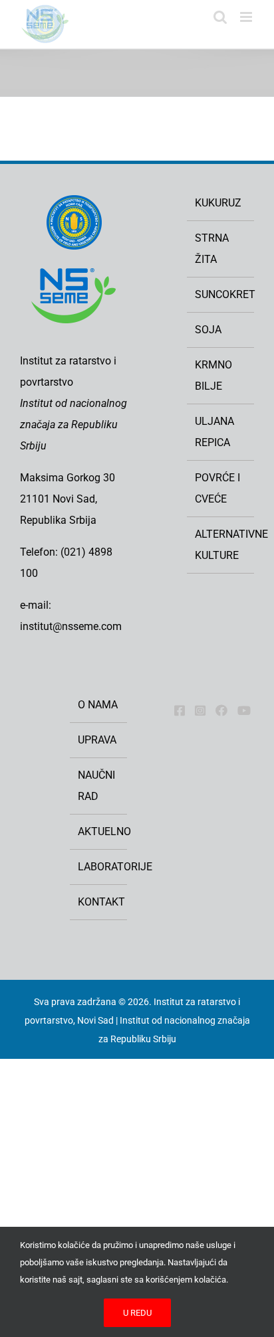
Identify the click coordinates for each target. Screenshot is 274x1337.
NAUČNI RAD (96, 786)
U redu (137, 1313)
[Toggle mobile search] (220, 17)
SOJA (208, 329)
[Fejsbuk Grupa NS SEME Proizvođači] (221, 710)
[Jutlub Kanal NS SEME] (244, 710)
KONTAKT (99, 902)
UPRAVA (97, 740)
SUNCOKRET (221, 294)
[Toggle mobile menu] (247, 17)
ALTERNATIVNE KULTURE (221, 545)
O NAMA (98, 704)
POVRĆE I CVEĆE (217, 488)
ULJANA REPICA (214, 432)
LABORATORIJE (99, 866)
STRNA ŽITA (212, 249)
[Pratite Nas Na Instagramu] (200, 710)
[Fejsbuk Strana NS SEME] (179, 710)
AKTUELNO (99, 831)
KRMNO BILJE (213, 375)
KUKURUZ (218, 203)
